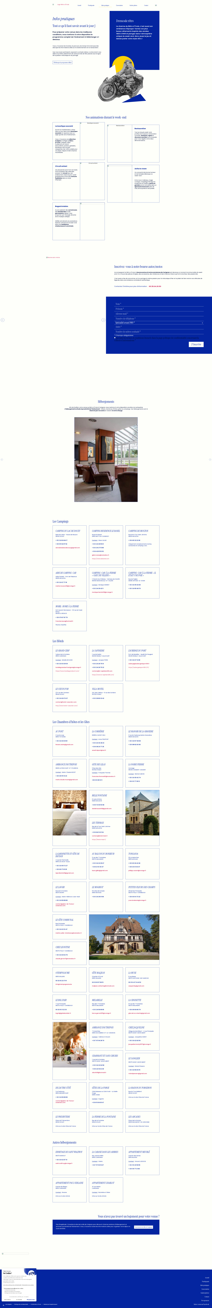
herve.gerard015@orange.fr (101, 1013)
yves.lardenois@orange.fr (137, 900)
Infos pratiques (105, 5)
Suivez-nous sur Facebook (201, 1304)
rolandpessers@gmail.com (137, 1073)
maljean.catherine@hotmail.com (103, 986)
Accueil (79, 5)
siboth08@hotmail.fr (99, 1072)
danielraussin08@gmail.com (101, 809)
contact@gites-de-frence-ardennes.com (65, 1101)
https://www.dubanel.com (100, 559)
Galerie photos (133, 5)
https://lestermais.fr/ (99, 839)
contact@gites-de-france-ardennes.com (65, 905)
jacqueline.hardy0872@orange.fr (139, 1044)
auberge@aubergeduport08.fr (138, 664)
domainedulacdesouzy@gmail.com (68, 548)
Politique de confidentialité (21, 1304)
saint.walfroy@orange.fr (64, 1163)
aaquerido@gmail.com (136, 986)
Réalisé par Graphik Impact (50, 1304)
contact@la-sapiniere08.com (102, 671)
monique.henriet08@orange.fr (102, 592)
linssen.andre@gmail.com (64, 745)
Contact (146, 5)
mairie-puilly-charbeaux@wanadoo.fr (69, 933)
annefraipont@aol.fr (99, 750)
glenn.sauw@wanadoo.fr (100, 555)
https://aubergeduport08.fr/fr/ (138, 667)
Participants (91, 5)
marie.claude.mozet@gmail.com (67, 780)
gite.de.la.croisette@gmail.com (139, 1013)
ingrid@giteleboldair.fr (63, 1013)
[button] (2, 320)
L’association (119, 5)
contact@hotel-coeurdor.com (66, 702)
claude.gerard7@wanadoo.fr (66, 959)
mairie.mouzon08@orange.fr (65, 586)
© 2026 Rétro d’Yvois (36, 1304)
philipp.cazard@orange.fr (137, 871)
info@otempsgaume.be (64, 984)
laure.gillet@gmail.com (100, 871)
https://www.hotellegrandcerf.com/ (67, 671)
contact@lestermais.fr (100, 836)
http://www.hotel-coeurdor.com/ (67, 706)
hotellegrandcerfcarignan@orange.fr (68, 667)
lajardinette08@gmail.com (65, 873)
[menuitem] (155, 5)
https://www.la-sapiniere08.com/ (103, 675)
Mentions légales (7, 1304)
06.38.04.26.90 (155, 286)
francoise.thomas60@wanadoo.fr (103, 776)
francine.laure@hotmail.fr (64, 621)
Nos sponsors (205, 1300)
